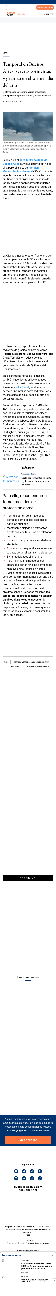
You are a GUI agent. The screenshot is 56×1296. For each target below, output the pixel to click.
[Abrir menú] (4, 7)
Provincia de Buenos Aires (37, 666)
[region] (28, 42)
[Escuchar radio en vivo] (4, 14)
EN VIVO (50, 14)
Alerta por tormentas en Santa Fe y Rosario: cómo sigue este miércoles (36, 481)
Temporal (14, 666)
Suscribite (27, 1140)
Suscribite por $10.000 (45, 7)
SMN (5, 662)
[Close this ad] (54, 1280)
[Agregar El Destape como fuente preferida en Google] (28, 107)
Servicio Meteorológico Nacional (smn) (31, 662)
